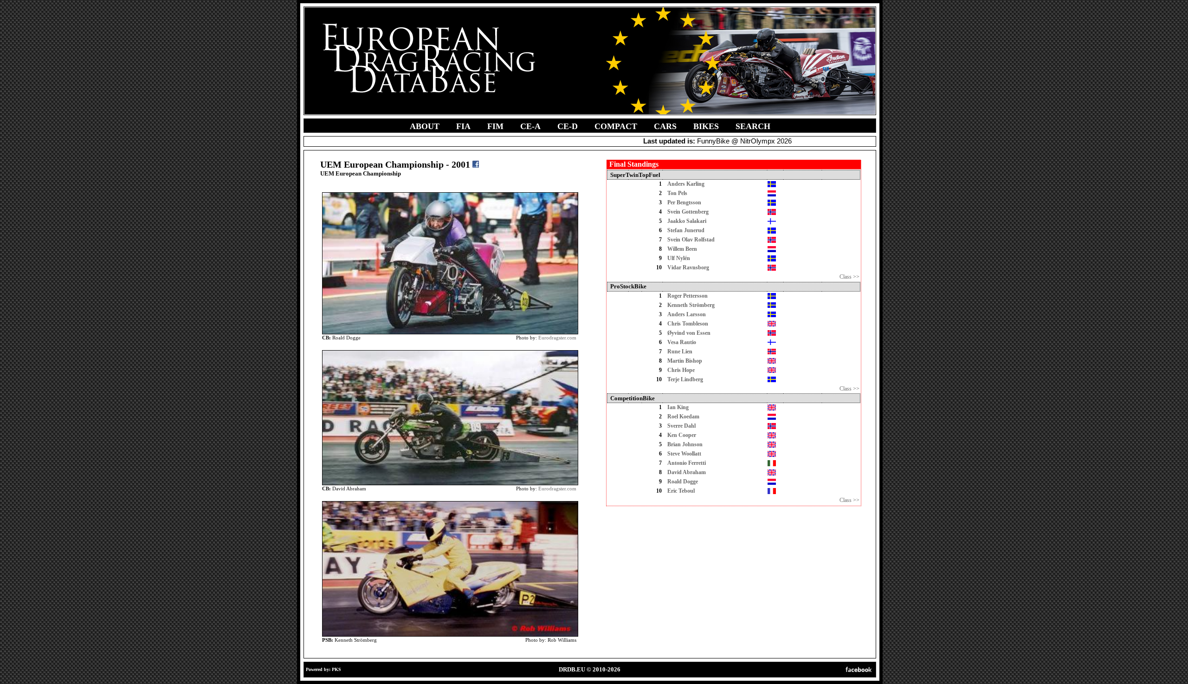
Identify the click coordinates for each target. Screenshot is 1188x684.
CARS (665, 126)
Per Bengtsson (684, 202)
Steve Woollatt (684, 453)
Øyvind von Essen (688, 333)
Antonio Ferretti (686, 463)
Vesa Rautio (681, 342)
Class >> (849, 277)
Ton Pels (677, 193)
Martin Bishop (684, 361)
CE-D (567, 126)
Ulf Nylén (678, 258)
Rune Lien (679, 351)
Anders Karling (685, 184)
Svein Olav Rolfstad (691, 239)
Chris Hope (681, 370)
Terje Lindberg (685, 379)
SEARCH (753, 126)
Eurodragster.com (557, 337)
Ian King (678, 407)
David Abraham (686, 472)
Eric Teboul (681, 491)
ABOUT (424, 126)
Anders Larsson (686, 314)
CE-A (530, 126)
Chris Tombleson (687, 323)
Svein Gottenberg (688, 211)
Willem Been (682, 249)
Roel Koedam (683, 416)
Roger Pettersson (687, 296)
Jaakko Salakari (686, 221)
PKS (336, 669)
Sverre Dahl (681, 426)
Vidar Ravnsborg (688, 267)
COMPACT (615, 126)
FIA (463, 126)
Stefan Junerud (685, 230)
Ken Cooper (681, 435)
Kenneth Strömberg (691, 305)
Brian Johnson (685, 444)
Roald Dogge (682, 481)
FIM (495, 126)
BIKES (706, 126)
